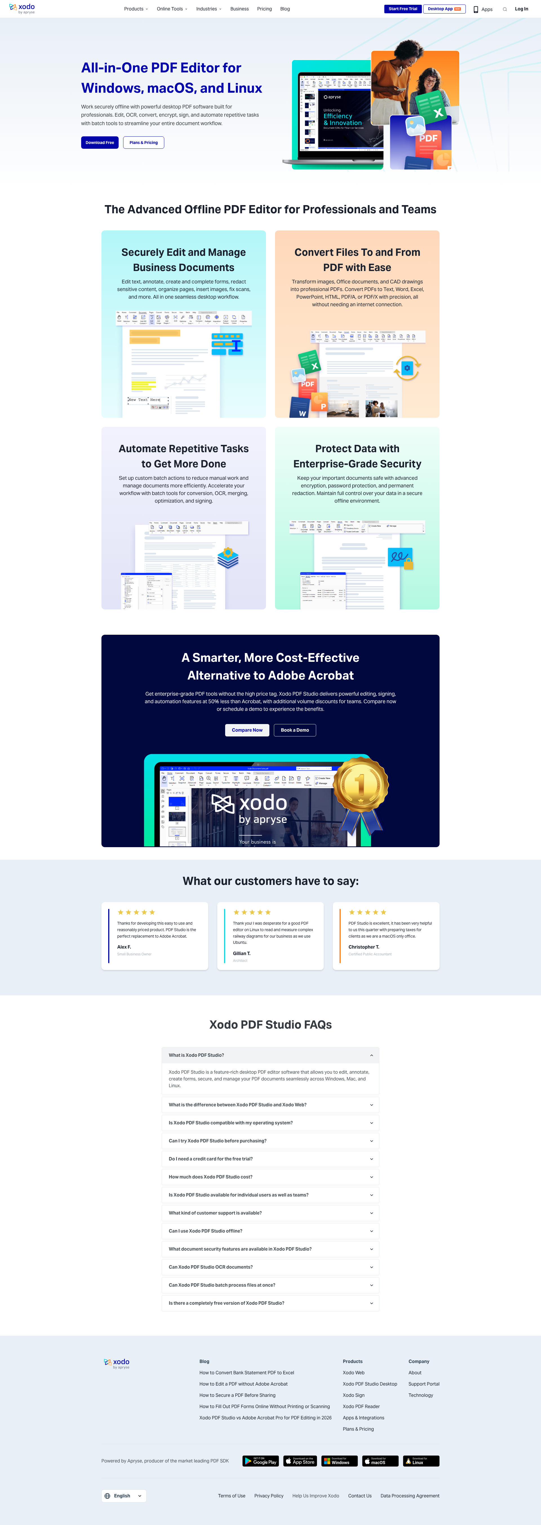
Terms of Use (231, 1496)
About (415, 1373)
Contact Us (360, 1496)
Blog (285, 9)
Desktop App (444, 8)
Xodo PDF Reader (361, 1406)
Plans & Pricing (144, 142)
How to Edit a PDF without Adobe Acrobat (243, 1384)
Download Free (100, 142)
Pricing (264, 9)
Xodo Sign (354, 1395)
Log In (521, 9)
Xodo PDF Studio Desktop (370, 1384)
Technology (421, 1395)
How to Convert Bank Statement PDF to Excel (246, 1373)
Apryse (134, 1461)
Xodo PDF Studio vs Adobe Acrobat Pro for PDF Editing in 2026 (265, 1418)
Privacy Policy (268, 1496)
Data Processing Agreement (410, 1496)
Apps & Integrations (363, 1418)
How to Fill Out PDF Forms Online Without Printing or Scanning (264, 1406)
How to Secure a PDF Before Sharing (237, 1395)
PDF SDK (219, 1461)
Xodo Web (354, 1373)
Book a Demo (295, 730)
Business (239, 9)
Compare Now (247, 730)
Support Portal (424, 1384)
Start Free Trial (403, 8)
